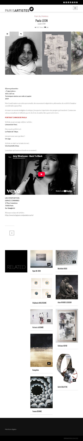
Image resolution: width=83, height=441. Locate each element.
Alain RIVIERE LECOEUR (65, 302)
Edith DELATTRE (62, 387)
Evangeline (35, 370)
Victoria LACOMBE (37, 327)
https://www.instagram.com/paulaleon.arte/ (19, 215)
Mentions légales (10, 429)
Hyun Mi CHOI (36, 271)
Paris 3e (37, 16)
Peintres (44, 16)
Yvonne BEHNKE (37, 411)
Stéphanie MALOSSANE (39, 303)
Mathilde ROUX (62, 268)
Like (47, 27)
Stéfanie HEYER (62, 346)
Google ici (11, 208)
